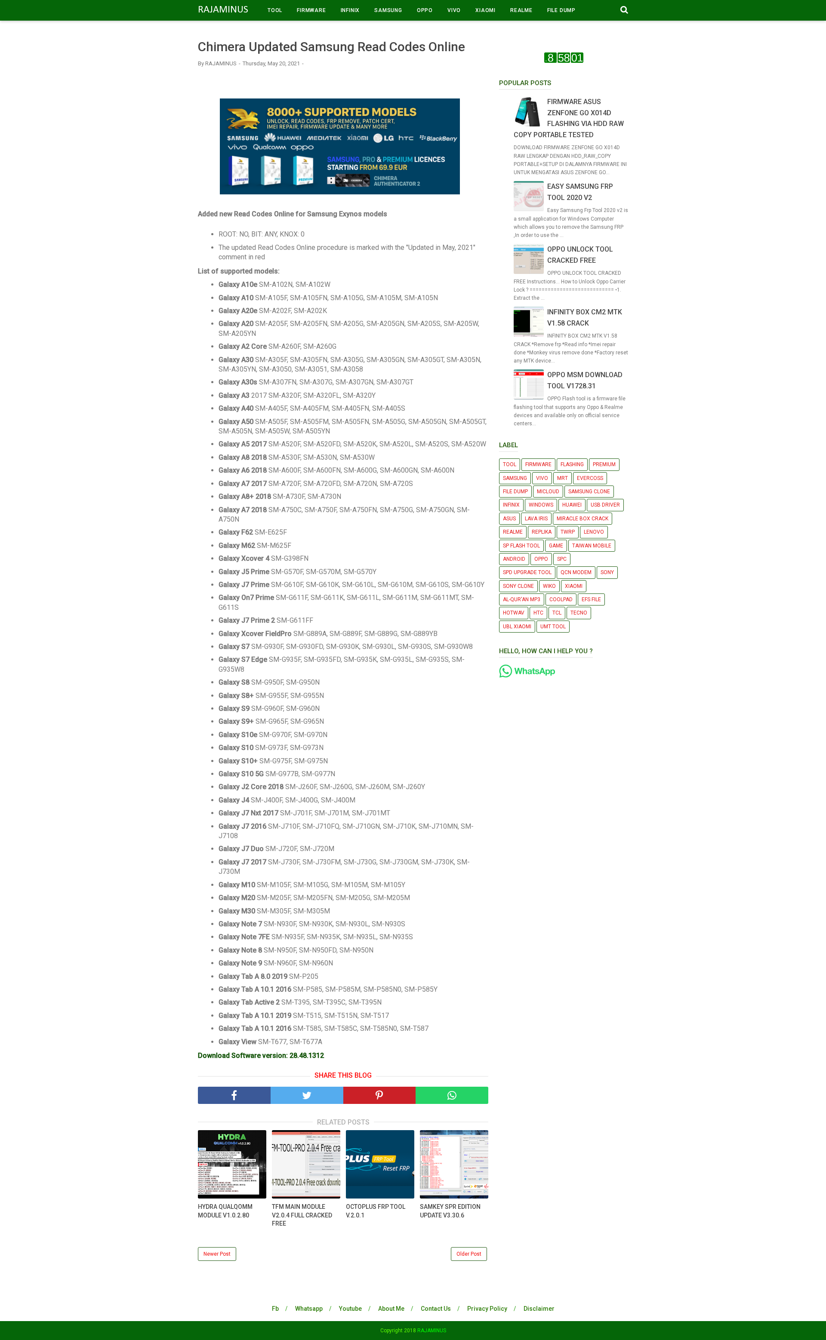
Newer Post (217, 1254)
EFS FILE (591, 599)
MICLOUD (548, 492)
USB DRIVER (605, 505)
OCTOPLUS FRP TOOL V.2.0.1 (375, 1211)
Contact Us (436, 1308)
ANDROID (514, 559)
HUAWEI (572, 505)
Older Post (468, 1254)
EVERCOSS (590, 478)
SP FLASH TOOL (521, 546)
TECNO (578, 613)
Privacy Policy (487, 1308)
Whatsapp (309, 1308)
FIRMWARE (311, 10)
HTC (538, 613)
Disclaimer (539, 1308)
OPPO (425, 10)
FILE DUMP (561, 10)
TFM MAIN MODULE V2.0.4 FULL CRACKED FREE (302, 1215)
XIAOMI (485, 10)
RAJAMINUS (223, 10)
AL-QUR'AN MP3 (521, 599)
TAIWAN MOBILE (591, 546)
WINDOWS (541, 505)
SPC (562, 559)
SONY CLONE (518, 586)
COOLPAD (561, 599)
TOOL (275, 10)
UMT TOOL (553, 627)
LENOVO (594, 532)
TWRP (568, 532)
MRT (562, 478)
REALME (521, 10)
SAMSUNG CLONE (589, 492)
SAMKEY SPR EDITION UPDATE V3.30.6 (450, 1211)
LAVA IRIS (536, 519)
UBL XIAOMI (517, 627)
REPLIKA (542, 532)
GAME (556, 546)
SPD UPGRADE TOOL (527, 572)
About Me (391, 1308)
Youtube (350, 1308)
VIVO (454, 10)
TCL (556, 613)
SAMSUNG (388, 10)
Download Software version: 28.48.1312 (261, 1055)
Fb (275, 1308)
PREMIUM (604, 464)
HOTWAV (513, 613)
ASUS (509, 519)
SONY (607, 572)
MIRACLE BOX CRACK (582, 519)
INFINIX (350, 10)
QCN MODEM (576, 572)
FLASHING (572, 464)
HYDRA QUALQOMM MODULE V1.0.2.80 (225, 1211)
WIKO (549, 586)
